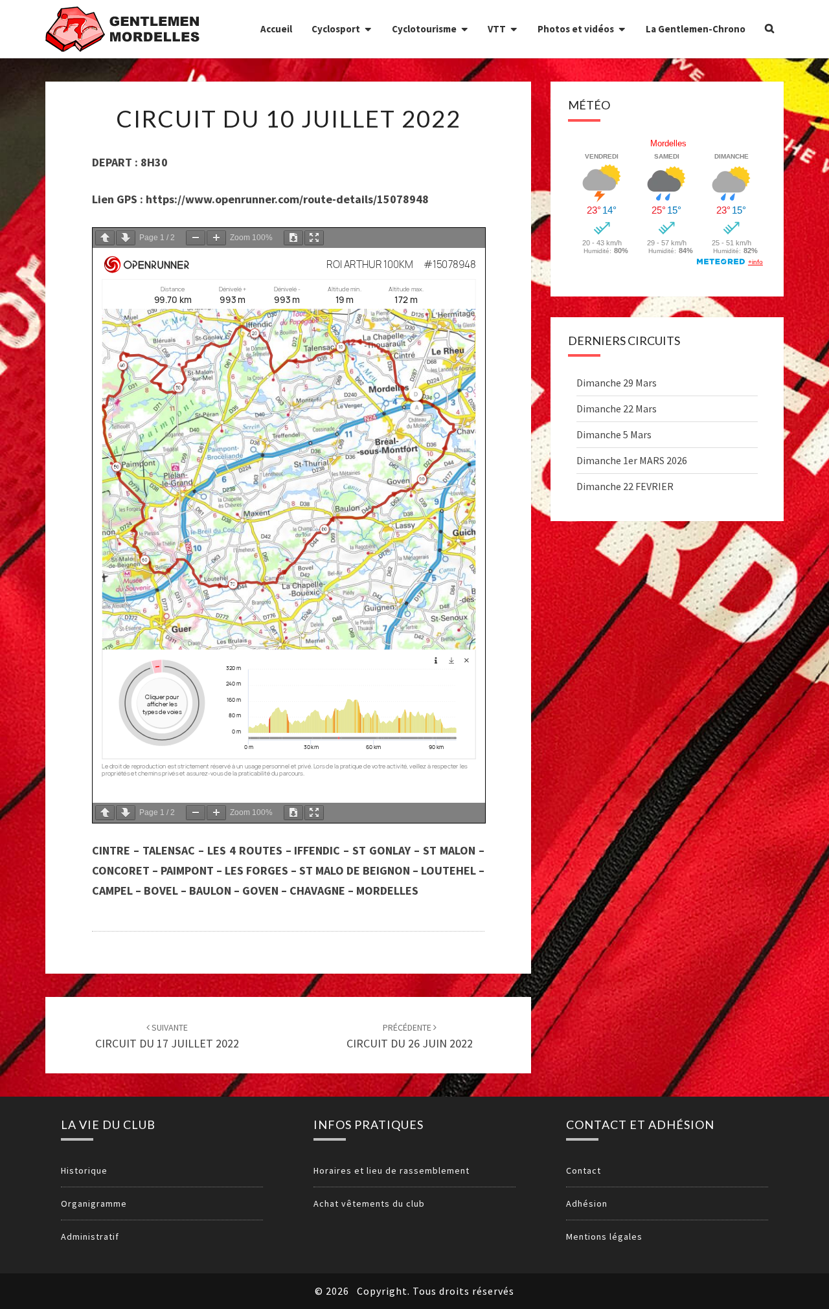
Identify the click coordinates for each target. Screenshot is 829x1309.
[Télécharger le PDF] (293, 237)
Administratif (90, 1236)
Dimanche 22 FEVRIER (625, 486)
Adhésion (587, 1203)
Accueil (276, 29)
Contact (583, 1170)
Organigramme (94, 1203)
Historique (84, 1170)
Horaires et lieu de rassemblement (391, 1170)
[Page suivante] (125, 237)
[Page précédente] (105, 237)
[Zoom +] (216, 237)
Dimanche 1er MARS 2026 (631, 460)
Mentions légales (604, 1236)
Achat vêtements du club (369, 1203)
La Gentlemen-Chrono (695, 29)
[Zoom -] (195, 237)
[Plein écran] (314, 237)
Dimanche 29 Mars (616, 382)
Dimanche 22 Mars (616, 408)
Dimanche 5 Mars (614, 434)
